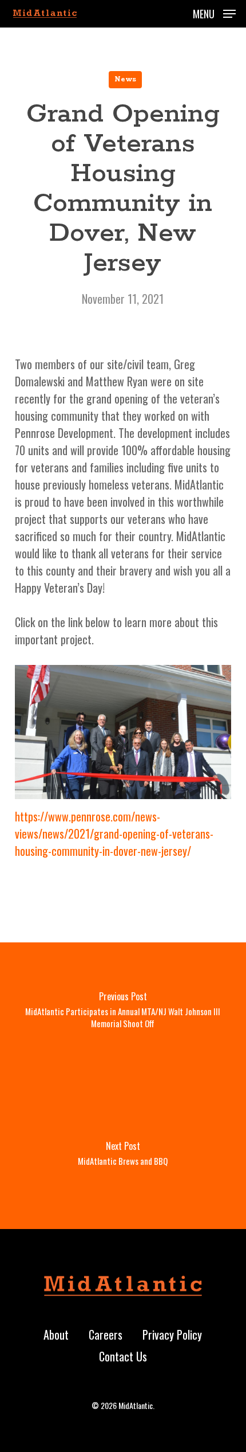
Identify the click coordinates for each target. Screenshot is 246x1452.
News (125, 79)
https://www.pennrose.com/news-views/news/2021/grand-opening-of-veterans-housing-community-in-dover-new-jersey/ (114, 833)
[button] (214, 12)
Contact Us (123, 1356)
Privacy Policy (172, 1334)
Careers (105, 1334)
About (56, 1334)
